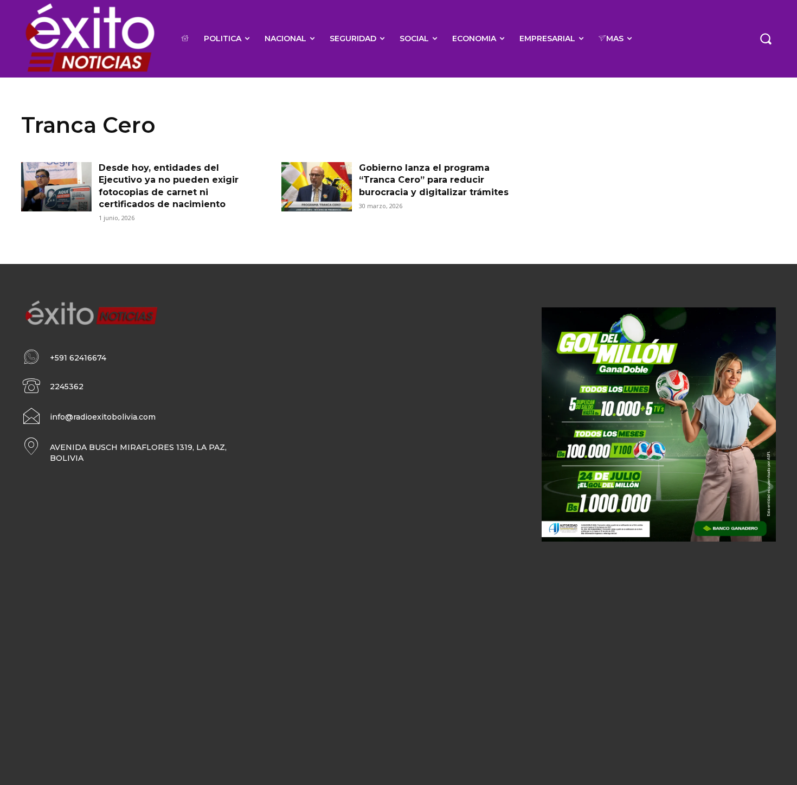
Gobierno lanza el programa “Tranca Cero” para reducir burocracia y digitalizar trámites (434, 180)
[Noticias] (89, 39)
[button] (765, 38)
